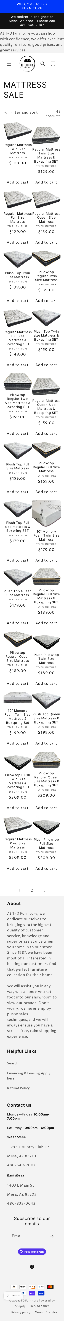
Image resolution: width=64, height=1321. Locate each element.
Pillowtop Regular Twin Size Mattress (46, 276)
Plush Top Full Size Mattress (17, 466)
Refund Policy (18, 1088)
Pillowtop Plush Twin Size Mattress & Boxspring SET (17, 781)
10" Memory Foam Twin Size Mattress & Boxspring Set (18, 717)
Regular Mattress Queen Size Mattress (46, 217)
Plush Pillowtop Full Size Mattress (46, 843)
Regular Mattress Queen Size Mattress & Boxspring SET (46, 407)
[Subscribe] (52, 1236)
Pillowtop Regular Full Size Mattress (46, 467)
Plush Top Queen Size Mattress (18, 593)
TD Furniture (29, 1301)
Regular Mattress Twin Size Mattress (18, 149)
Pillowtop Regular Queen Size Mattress (18, 656)
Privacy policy (20, 1312)
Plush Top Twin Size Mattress (17, 275)
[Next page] (44, 891)
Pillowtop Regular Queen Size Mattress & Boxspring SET (46, 779)
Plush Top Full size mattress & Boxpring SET (18, 526)
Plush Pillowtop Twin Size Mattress (46, 659)
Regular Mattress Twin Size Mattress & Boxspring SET (46, 155)
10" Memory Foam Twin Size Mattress (46, 535)
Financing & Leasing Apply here (28, 1076)
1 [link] (19, 890)
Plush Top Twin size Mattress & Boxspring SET (46, 335)
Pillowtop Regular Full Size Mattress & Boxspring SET (46, 596)
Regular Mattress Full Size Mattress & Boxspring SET (18, 338)
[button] (9, 64)
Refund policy (39, 1306)
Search (12, 1063)
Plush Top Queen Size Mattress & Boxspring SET (46, 718)
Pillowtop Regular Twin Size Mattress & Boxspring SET (18, 401)
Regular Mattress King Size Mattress (18, 843)
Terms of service (46, 1312)
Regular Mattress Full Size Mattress (18, 217)
